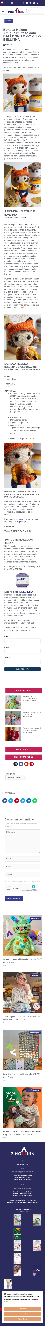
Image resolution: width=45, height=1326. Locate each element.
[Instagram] (23, 2)
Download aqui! (23, 1211)
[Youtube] (30, 2)
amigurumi (12, 67)
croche (36, 67)
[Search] (40, 10)
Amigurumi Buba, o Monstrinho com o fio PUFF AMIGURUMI (30, 698)
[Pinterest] (33, 2)
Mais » (5, 965)
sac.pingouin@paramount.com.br (22, 1172)
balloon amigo (22, 67)
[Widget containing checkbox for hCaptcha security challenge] (21, 888)
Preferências (23, 1309)
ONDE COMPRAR (23, 750)
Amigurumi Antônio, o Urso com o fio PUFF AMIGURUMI (32, 714)
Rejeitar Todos (22, 1314)
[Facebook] (26, 2)
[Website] (22, 875)
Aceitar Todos (22, 1319)
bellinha (30, 67)
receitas (6, 70)
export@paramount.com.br (22, 1188)
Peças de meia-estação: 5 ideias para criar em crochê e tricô (32, 730)
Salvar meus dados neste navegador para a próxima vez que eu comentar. (24, 881)
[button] (12, 3)
